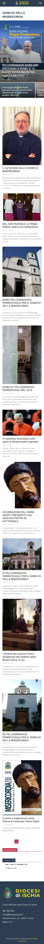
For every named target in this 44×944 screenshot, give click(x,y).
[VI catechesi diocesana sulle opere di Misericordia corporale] (22, 423)
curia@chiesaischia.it (12, 914)
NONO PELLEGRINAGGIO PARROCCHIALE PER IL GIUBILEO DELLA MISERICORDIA (21, 302)
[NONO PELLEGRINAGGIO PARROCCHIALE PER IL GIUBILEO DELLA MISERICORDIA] (22, 272)
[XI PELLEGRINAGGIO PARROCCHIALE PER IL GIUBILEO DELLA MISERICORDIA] (22, 554)
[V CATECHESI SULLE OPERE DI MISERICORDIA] (22, 136)
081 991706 (8, 910)
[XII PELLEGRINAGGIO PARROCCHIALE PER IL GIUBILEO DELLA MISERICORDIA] (22, 705)
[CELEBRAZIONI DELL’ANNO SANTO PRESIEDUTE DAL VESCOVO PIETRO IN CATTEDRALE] (22, 485)
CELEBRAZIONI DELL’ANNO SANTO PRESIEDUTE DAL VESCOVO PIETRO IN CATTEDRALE (18, 517)
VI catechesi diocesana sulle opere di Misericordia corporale (20, 440)
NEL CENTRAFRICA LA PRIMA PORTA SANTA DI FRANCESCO (20, 226)
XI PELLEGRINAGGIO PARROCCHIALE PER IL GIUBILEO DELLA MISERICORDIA (21, 576)
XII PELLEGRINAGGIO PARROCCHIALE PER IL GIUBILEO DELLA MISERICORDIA (21, 737)
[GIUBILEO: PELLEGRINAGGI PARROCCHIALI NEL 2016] (22, 354)
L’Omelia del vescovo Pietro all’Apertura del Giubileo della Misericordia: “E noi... (19, 656)
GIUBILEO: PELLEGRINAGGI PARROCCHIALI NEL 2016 (18, 389)
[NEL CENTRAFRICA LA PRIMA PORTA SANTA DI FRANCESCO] (22, 207)
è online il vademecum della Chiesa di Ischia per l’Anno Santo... (21, 820)
